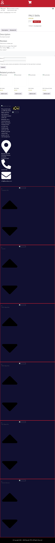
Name (2, 58)
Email (2, 61)
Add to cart (37, 21)
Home (1, 12)
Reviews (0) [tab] (13, 30)
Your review (3, 50)
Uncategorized (7, 12)
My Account (5, 5)
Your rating (3, 48)
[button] (53, 8)
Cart (29, 5)
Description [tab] (5, 30)
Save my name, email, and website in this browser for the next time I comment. (21, 64)
